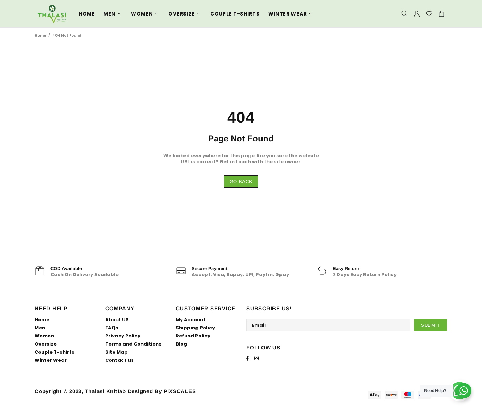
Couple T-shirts (54, 352)
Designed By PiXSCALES (162, 391)
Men (40, 328)
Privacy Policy (122, 336)
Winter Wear (51, 360)
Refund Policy (193, 336)
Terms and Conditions (133, 344)
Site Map (116, 352)
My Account (191, 320)
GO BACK (241, 181)
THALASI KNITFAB (52, 13)
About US (117, 320)
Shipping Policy (195, 328)
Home (40, 35)
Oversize (46, 344)
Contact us (119, 360)
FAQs (111, 328)
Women (44, 336)
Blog (181, 344)
